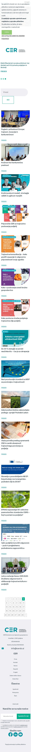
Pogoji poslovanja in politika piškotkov (15, 744)
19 (10, 611)
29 (22, 615)
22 (20, 611)
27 (16, 615)
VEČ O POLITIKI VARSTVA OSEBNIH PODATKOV (13, 37)
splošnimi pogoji (23, 725)
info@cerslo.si (17, 649)
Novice (15, 665)
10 (20, 603)
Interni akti (15, 704)
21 (17, 611)
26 (12, 615)
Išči (8, 100)
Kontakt (15, 662)
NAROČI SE (23, 716)
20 (13, 611)
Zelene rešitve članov (15, 675)
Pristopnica (15, 692)
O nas (15, 659)
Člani (15, 696)
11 (23, 603)
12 (6, 607)
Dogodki (15, 669)
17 (23, 607)
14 (13, 607)
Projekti (15, 672)
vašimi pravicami (17, 726)
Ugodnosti (15, 689)
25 (9, 615)
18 (7, 611)
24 (6, 615)
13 (10, 607)
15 (17, 607)
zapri (28, 2)
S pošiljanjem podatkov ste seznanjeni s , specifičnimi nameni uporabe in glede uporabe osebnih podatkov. (14, 727)
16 (20, 607)
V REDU (6, 32)
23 (24, 611)
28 (19, 615)
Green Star (15, 679)
